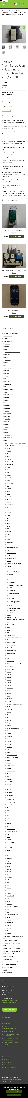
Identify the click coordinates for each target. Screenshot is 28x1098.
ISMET (8, 837)
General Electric (11, 829)
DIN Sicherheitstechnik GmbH (15, 704)
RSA (6, 440)
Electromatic (10, 537)
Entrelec (9, 768)
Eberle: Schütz (11, 647)
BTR (8, 810)
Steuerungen (8, 959)
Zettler (9, 823)
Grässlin (9, 741)
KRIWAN (9, 901)
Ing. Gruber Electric (12, 755)
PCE (8, 787)
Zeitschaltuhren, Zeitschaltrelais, (14, 936)
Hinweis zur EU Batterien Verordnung (11, 1034)
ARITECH (9, 853)
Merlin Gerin (10, 805)
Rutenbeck (10, 790)
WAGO (8, 752)
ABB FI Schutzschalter (14, 608)
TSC (6, 365)
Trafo (10, 605)
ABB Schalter (12, 582)
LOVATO (9, 763)
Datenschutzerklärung (11, 1029)
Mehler (9, 488)
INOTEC (9, 531)
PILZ (8, 874)
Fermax (9, 672)
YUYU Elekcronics (11, 842)
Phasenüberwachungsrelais (12, 943)
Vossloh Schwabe (9, 389)
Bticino (9, 845)
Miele (6, 392)
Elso (8, 510)
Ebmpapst (9, 893)
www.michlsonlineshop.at (9, 1000)
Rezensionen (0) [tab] (6, 111)
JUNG (8, 866)
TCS (6, 429)
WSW (8, 627)
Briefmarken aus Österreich (11, 962)
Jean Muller (10, 782)
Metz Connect (10, 504)
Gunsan (7, 403)
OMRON (9, 630)
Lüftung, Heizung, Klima (10, 964)
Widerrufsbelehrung (10, 1031)
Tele (8, 534)
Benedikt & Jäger (11, 650)
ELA (8, 898)
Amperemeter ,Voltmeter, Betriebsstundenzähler (12, 939)
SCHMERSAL (10, 922)
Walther (9, 855)
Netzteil (11, 574)
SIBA (8, 529)
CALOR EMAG (8, 424)
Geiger (8, 496)
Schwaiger (8, 413)
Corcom (9, 545)
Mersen (9, 451)
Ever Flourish (10, 896)
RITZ (8, 885)
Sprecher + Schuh (11, 624)
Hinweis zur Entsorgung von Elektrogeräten (12, 1043)
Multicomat (10, 666)
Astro (6, 357)
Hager (8, 555)
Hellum (7, 400)
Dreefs (7, 411)
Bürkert (9, 526)
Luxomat (9, 736)
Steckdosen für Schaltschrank (13, 948)
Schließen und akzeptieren (14, 1091)
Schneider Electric (12, 558)
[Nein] (26, 1091)
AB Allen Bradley (11, 773)
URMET (9, 701)
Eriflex (8, 448)
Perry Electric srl (11, 446)
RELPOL (9, 821)
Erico (8, 494)
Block (6, 362)
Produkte (7, 1065)
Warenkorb (7, 1062)
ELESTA (9, 566)
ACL (8, 521)
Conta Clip (10, 483)
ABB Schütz (12, 590)
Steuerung (11, 598)
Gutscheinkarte (8, 336)
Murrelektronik (11, 771)
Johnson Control (11, 802)
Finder (8, 690)
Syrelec (9, 677)
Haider (9, 523)
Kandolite (7, 408)
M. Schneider (10, 795)
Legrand (9, 682)
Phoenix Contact (11, 731)
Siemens (9, 615)
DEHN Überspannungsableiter (15, 728)
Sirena (7, 397)
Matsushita (10, 542)
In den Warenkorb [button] (16, 236)
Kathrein (7, 344)
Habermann (10, 464)
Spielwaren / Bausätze (9, 967)
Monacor (7, 405)
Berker (9, 550)
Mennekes (10, 779)
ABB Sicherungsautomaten (16, 585)
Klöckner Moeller (11, 553)
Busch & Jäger (10, 669)
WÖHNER (9, 792)
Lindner (9, 839)
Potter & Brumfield (12, 831)
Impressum (7, 1023)
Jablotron (7, 386)
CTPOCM (9, 709)
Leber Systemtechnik (12, 914)
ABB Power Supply (14, 571)
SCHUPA (9, 863)
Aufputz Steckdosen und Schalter (14, 951)
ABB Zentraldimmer (14, 593)
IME (8, 882)
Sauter (9, 674)
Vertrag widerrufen (10, 1067)
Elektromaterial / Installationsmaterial (15, 443)
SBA (8, 890)
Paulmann (8, 384)
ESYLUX (9, 744)
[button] (24, 27)
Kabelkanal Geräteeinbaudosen (13, 954)
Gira (8, 507)
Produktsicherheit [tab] (7, 106)
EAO (8, 472)
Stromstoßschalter (14, 596)
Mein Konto (7, 1057)
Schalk (8, 491)
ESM (8, 622)
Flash (8, 818)
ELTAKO (9, 680)
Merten (9, 656)
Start (5, 10)
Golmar (7, 378)
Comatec (9, 847)
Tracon (9, 454)
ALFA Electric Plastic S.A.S (14, 757)
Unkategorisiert (8, 972)
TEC (8, 834)
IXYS (8, 912)
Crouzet (9, 712)
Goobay (7, 381)
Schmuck (6, 338)
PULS (8, 909)
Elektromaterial (11, 10)
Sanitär (5, 970)
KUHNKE (9, 693)
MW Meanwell (10, 765)
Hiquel (9, 512)
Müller (8, 880)
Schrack (9, 561)
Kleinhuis (9, 858)
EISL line (9, 518)
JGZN (8, 467)
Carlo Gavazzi (10, 661)
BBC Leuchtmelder (14, 577)
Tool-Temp (8, 360)
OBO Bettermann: (11, 632)
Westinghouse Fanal (12, 547)
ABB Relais (22, 12)
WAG (8, 456)
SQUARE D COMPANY (12, 906)
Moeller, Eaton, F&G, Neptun (14, 563)
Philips (9, 723)
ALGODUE (9, 877)
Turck (6, 376)
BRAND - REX (10, 872)
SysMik (7, 421)
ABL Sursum (10, 698)
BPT (8, 807)
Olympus (7, 435)
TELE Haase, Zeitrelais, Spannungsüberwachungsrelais (15, 618)
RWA (8, 815)
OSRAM (9, 720)
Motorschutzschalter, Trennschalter (14, 602)
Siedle (8, 696)
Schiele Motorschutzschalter (14, 664)
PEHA (8, 861)
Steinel (9, 784)
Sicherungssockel (9, 956)
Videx (8, 480)
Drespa (9, 869)
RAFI (6, 349)
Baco (8, 539)
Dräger (7, 373)
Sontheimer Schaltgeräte (13, 470)
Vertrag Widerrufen (9, 1010)
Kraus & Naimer (11, 642)
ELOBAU (9, 925)
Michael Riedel (11, 933)
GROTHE (9, 707)
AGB (5, 1026)
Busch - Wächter (11, 645)
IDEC (8, 826)
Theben (9, 639)
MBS (8, 658)
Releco (9, 475)
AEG (8, 715)
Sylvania (9, 725)
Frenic (6, 432)
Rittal (8, 917)
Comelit (7, 370)
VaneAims (9, 478)
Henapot (7, 354)
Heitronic (7, 416)
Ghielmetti (10, 462)
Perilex (9, 459)
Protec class (8, 437)
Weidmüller (10, 688)
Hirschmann (8, 368)
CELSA (8, 749)
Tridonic (9, 502)
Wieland (9, 739)
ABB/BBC (16, 12)
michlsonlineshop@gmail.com (10, 1002)
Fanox (6, 427)
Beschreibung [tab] (6, 102)
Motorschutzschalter (10, 945)
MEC (8, 776)
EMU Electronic (9, 395)
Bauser (9, 930)
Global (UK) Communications (12, 352)
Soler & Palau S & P (12, 733)
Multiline (9, 499)
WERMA (9, 920)
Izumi (8, 515)
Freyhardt (9, 747)
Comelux (7, 419)
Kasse (5, 1059)
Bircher (7, 346)
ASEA (8, 850)
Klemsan (9, 904)
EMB (8, 486)
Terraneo (9, 813)
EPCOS (9, 685)
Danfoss (9, 928)
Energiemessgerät (13, 579)
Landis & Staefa (11, 653)
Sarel (8, 760)
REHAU (9, 888)
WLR (8, 717)
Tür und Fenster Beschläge (11, 333)
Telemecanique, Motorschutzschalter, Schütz (14, 636)
